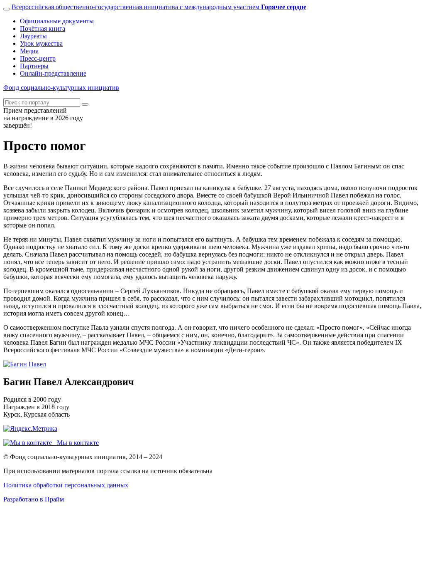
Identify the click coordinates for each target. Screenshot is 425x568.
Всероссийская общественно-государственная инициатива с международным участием (159, 6)
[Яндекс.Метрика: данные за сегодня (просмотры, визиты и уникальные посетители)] (30, 428)
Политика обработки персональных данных (65, 485)
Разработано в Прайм (33, 499)
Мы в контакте (75, 442)
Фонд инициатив (61, 87)
